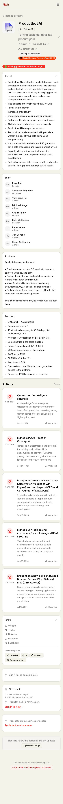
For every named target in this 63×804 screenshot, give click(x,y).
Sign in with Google (31, 746)
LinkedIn (12, 634)
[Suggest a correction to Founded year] (48, 44)
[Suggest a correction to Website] (56, 620)
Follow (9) (28, 29)
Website (12, 625)
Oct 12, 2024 (22, 423)
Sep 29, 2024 (23, 466)
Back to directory (14, 15)
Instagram (13, 638)
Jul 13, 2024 (22, 607)
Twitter (11, 630)
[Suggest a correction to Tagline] (59, 37)
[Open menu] (58, 4)
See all (57, 384)
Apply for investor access (18, 725)
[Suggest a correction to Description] (56, 76)
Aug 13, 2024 (23, 561)
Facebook (13, 643)
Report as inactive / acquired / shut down (32, 767)
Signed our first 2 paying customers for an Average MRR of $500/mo (37, 533)
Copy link (52, 423)
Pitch (5, 4)
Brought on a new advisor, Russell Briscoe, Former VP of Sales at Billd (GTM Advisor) (37, 579)
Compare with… (17, 660)
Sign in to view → (14, 706)
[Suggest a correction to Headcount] (36, 48)
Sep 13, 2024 (23, 515)
